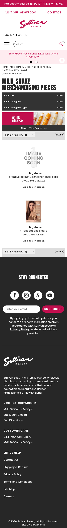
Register (21, 35)
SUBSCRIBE (53, 309)
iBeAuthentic (38, 524)
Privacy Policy (20, 329)
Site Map (9, 489)
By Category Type (16, 107)
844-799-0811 (13, 437)
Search (61, 44)
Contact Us (11, 460)
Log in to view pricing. (33, 187)
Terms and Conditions (18, 482)
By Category (13, 101)
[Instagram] (26, 295)
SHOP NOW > (33, 56)
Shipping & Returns (16, 467)
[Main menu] (6, 44)
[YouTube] (49, 295)
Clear (60, 95)
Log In (8, 35)
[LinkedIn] (38, 295)
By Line (10, 95)
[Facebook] (14, 295)
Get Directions (13, 420)
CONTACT (54, 12)
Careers (9, 496)
